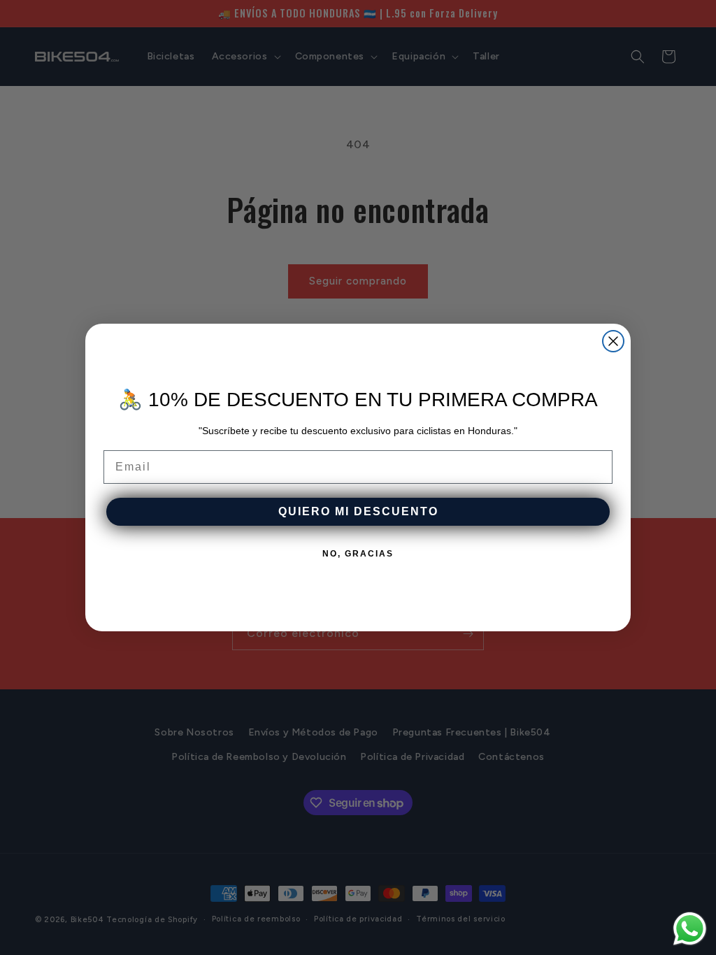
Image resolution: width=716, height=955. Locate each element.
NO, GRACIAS (358, 554)
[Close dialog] (613, 341)
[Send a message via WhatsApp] (690, 929)
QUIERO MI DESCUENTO (358, 511)
